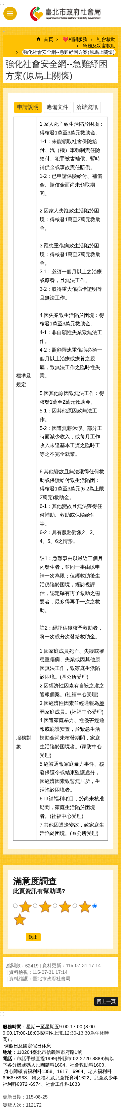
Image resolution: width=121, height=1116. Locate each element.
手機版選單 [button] (10, 13)
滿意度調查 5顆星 (19, 919)
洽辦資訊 (87, 107)
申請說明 (28, 107)
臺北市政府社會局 (65, 13)
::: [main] (5, 32)
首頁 (48, 39)
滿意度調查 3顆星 (64, 906)
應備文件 (57, 107)
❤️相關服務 (75, 39)
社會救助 (106, 39)
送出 (19, 937)
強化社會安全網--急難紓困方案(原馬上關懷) (69, 52)
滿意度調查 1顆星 (25, 906)
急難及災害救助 (99, 45)
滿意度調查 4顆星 (84, 906)
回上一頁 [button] (106, 1001)
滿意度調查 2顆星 (45, 906)
